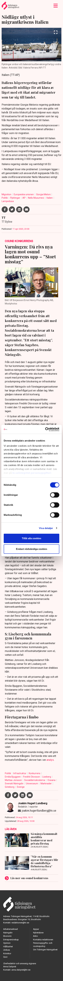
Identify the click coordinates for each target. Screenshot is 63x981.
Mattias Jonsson (13, 780)
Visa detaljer (46, 528)
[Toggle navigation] (56, 5)
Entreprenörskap (11, 939)
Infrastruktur (20, 773)
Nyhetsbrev (38, 932)
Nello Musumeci (36, 198)
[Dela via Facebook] (5, 209)
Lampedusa (8, 201)
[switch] (54, 495)
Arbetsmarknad (10, 929)
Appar (36, 929)
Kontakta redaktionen (43, 939)
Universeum (32, 783)
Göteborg (10, 787)
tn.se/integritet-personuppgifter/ (31, 473)
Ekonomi (7, 936)
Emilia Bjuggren (13, 776)
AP (24, 198)
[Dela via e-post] (26, 209)
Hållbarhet (8, 946)
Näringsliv (7, 932)
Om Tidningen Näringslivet (45, 949)
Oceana (51, 780)
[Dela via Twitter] (12, 209)
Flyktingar (15, 198)
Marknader (46, 783)
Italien (50, 198)
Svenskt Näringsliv (14, 783)
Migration (7, 194)
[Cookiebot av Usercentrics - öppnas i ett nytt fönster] (45, 429)
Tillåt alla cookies (31, 538)
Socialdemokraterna (35, 780)
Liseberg (47, 776)
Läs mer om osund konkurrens (29, 878)
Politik (5, 198)
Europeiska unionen (24, 194)
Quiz (5, 957)
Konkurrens (35, 773)
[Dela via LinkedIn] (19, 209)
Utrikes (6, 950)
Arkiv (35, 936)
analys (50, 759)
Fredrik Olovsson (31, 776)
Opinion (6, 943)
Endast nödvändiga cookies (31, 549)
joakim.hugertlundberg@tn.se (39, 810)
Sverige (21, 787)
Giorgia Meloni (43, 194)
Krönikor (7, 953)
